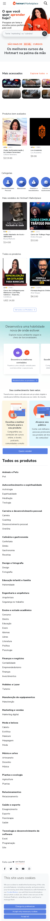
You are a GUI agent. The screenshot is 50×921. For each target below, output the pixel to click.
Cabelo (5, 727)
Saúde (5, 822)
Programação (8, 843)
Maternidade (8, 584)
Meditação (7, 498)
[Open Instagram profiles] (29, 868)
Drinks (5, 545)
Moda (5, 745)
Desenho (6, 762)
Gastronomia (8, 550)
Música (5, 766)
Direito (5, 619)
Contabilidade (9, 662)
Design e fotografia (12, 563)
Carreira (6, 515)
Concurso (6, 614)
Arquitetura (7, 597)
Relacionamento (10, 796)
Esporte (6, 813)
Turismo (6, 689)
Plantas (6, 783)
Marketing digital (10, 714)
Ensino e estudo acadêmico (17, 610)
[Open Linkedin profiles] (17, 868)
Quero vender (25, 451)
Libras (5, 636)
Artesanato (7, 757)
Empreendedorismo (11, 667)
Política (6, 645)
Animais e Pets (10, 472)
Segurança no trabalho (13, 601)
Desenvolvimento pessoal (15, 524)
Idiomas (6, 632)
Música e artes (10, 753)
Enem (5, 628)
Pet (4, 476)
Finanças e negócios (13, 658)
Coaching (6, 519)
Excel (5, 838)
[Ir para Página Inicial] (25, 3)
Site (4, 847)
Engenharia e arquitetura (15, 593)
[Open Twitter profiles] (11, 868)
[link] (11, 83)
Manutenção (8, 701)
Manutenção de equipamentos (18, 697)
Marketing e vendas (13, 710)
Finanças (6, 671)
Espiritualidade (9, 493)
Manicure (6, 736)
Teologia (6, 502)
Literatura (7, 641)
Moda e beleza (10, 722)
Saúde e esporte (11, 804)
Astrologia (7, 489)
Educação (6, 623)
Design (5, 567)
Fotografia (7, 572)
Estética (6, 731)
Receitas (6, 554)
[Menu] (4, 3)
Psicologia (7, 650)
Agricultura (7, 779)
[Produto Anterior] (3, 132)
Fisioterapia (7, 818)
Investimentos (9, 676)
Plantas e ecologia (12, 774)
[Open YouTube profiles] (23, 868)
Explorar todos (37, 73)
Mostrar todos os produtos (24, 380)
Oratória (6, 528)
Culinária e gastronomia (15, 537)
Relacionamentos (11, 792)
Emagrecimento (10, 809)
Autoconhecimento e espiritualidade (22, 484)
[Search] (44, 33)
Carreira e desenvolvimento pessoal (22, 511)
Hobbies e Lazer (11, 684)
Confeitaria (7, 541)
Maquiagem (7, 740)
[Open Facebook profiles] (5, 868)
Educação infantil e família (16, 580)
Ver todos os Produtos (24, 310)
